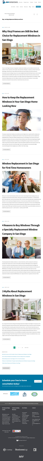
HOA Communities (25, 420)
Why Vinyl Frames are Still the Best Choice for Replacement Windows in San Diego (21, 35)
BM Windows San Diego (10, 2)
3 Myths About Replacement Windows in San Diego (11, 363)
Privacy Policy (32, 437)
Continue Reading (6, 83)
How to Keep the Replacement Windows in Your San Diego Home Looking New (19, 102)
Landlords (24, 413)
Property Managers (25, 415)
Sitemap (28, 437)
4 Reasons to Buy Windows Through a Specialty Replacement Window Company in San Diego (21, 229)
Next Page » (27, 347)
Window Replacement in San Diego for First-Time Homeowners (13, 358)
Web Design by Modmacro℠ (22, 440)
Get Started (37, 381)
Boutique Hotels (25, 416)
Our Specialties (6, 368)
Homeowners (24, 412)
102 (22, 347)
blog (3, 27)
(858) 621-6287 (11, 15)
